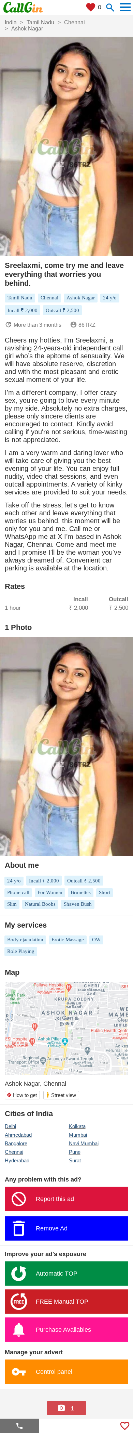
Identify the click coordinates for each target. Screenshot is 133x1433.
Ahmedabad (18, 1135)
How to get (21, 1095)
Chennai (14, 1152)
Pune (74, 1152)
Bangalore (16, 1143)
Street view (61, 1095)
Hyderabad (17, 1160)
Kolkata (77, 1126)
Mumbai (78, 1135)
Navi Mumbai (84, 1143)
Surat (75, 1160)
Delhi (10, 1126)
